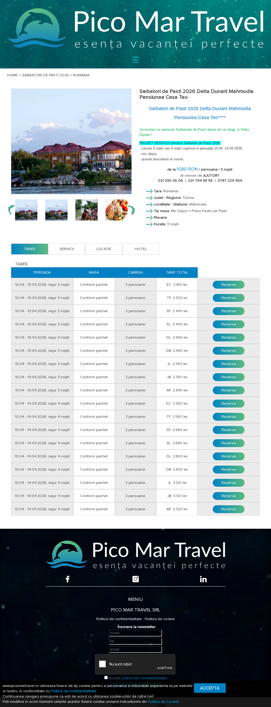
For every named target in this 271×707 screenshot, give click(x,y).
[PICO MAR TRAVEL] (135, 29)
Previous (11, 210)
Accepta (209, 688)
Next (131, 210)
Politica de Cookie (163, 702)
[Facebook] (67, 579)
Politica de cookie (160, 619)
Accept (114, 678)
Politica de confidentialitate (119, 619)
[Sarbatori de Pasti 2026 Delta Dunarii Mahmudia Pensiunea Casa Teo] (71, 141)
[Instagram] (135, 579)
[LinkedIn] (203, 579)
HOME (12, 75)
